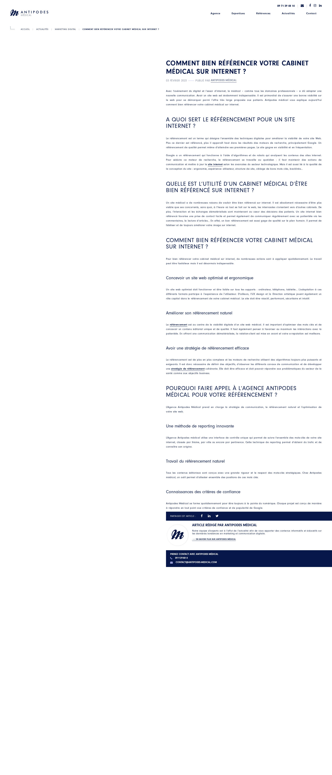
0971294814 (181, 558)
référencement (178, 324)
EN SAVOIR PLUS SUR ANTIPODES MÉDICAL (216, 539)
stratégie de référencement (188, 368)
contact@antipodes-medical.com (196, 562)
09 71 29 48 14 (286, 5)
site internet (215, 164)
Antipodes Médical (224, 80)
